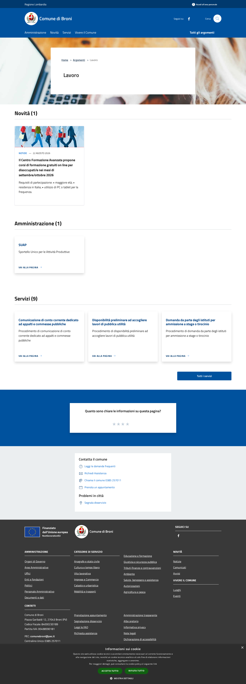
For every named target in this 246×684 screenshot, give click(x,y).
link (155, 663)
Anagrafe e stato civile (87, 561)
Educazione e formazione (138, 556)
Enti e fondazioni (34, 579)
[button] (122, 678)
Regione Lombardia (35, 4)
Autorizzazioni (132, 586)
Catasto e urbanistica (86, 585)
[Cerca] (217, 19)
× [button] (242, 647)
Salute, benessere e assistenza (141, 580)
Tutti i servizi (204, 376)
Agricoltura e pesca (134, 592)
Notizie (23, 153)
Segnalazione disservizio (88, 621)
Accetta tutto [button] (110, 670)
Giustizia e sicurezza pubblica (140, 562)
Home (64, 60)
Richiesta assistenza (85, 633)
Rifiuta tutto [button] (136, 670)
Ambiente (129, 574)
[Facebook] (187, 18)
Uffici (27, 573)
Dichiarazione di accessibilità (140, 639)
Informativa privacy (135, 627)
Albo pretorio (131, 621)
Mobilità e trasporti (85, 591)
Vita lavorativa (82, 573)
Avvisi (176, 573)
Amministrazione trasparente (140, 615)
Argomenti (79, 60)
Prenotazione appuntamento (90, 615)
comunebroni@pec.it (42, 636)
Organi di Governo (35, 561)
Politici (28, 585)
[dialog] (123, 664)
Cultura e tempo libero (87, 567)
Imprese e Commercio (86, 579)
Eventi (177, 596)
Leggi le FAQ (81, 627)
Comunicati (179, 567)
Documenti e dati (34, 597)
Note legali (130, 633)
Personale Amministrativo (39, 591)
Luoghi (177, 590)
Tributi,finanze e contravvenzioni (142, 568)
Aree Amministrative (36, 567)
